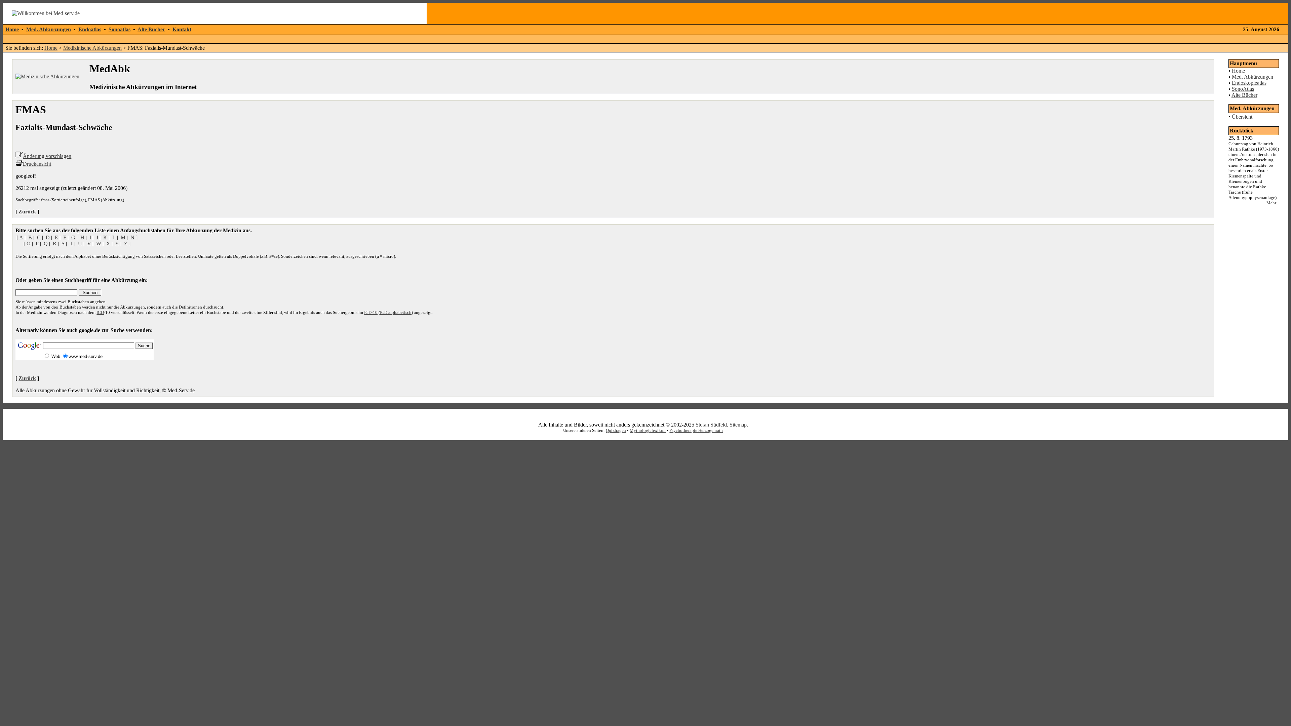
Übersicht (1242, 117)
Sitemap (738, 425)
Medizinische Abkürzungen (92, 48)
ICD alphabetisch (396, 312)
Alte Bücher (151, 29)
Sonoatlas (119, 29)
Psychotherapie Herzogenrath (696, 430)
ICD (100, 312)
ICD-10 (371, 312)
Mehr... (1272, 202)
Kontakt (181, 29)
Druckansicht (37, 164)
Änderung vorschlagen (47, 156)
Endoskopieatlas (1249, 83)
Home (12, 29)
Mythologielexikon (648, 430)
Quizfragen (616, 430)
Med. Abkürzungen (48, 29)
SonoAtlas (1243, 89)
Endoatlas (89, 29)
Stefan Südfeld (711, 425)
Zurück (27, 211)
